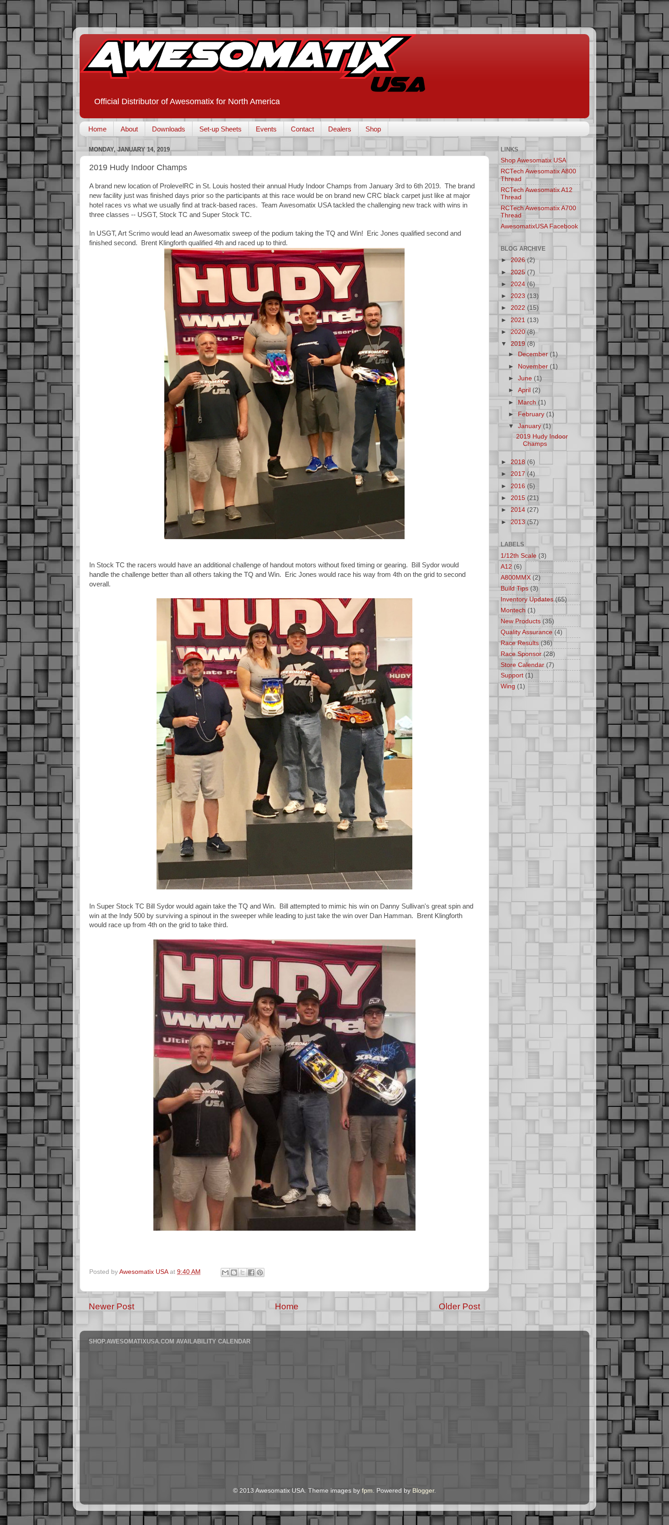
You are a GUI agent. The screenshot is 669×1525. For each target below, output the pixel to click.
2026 (519, 260)
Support (512, 675)
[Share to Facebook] (251, 1272)
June (526, 378)
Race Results (520, 643)
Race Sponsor (521, 654)
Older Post (459, 1306)
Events (266, 129)
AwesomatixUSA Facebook (539, 226)
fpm (367, 1490)
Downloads (168, 129)
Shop (373, 129)
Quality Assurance (526, 632)
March (528, 402)
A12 (506, 566)
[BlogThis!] (233, 1272)
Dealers (339, 129)
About (129, 129)
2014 (519, 509)
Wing (508, 686)
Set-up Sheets (220, 129)
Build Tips (514, 588)
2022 (519, 307)
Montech (513, 610)
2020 (519, 331)
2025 (519, 272)
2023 (519, 296)
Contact (302, 129)
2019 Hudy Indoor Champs (542, 440)
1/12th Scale (519, 555)
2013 (519, 522)
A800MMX (516, 577)
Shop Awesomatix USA (533, 160)
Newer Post (111, 1306)
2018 (519, 462)
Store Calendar (522, 665)
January (530, 426)
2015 (519, 498)
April (525, 390)
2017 (519, 473)
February (532, 414)
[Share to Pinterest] (259, 1272)
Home (97, 129)
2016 (519, 486)
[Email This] (225, 1272)
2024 (519, 284)
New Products (521, 621)
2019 (519, 343)
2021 (519, 320)
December (534, 354)
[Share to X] (242, 1272)
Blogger (423, 1490)
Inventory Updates (527, 599)
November (534, 366)
